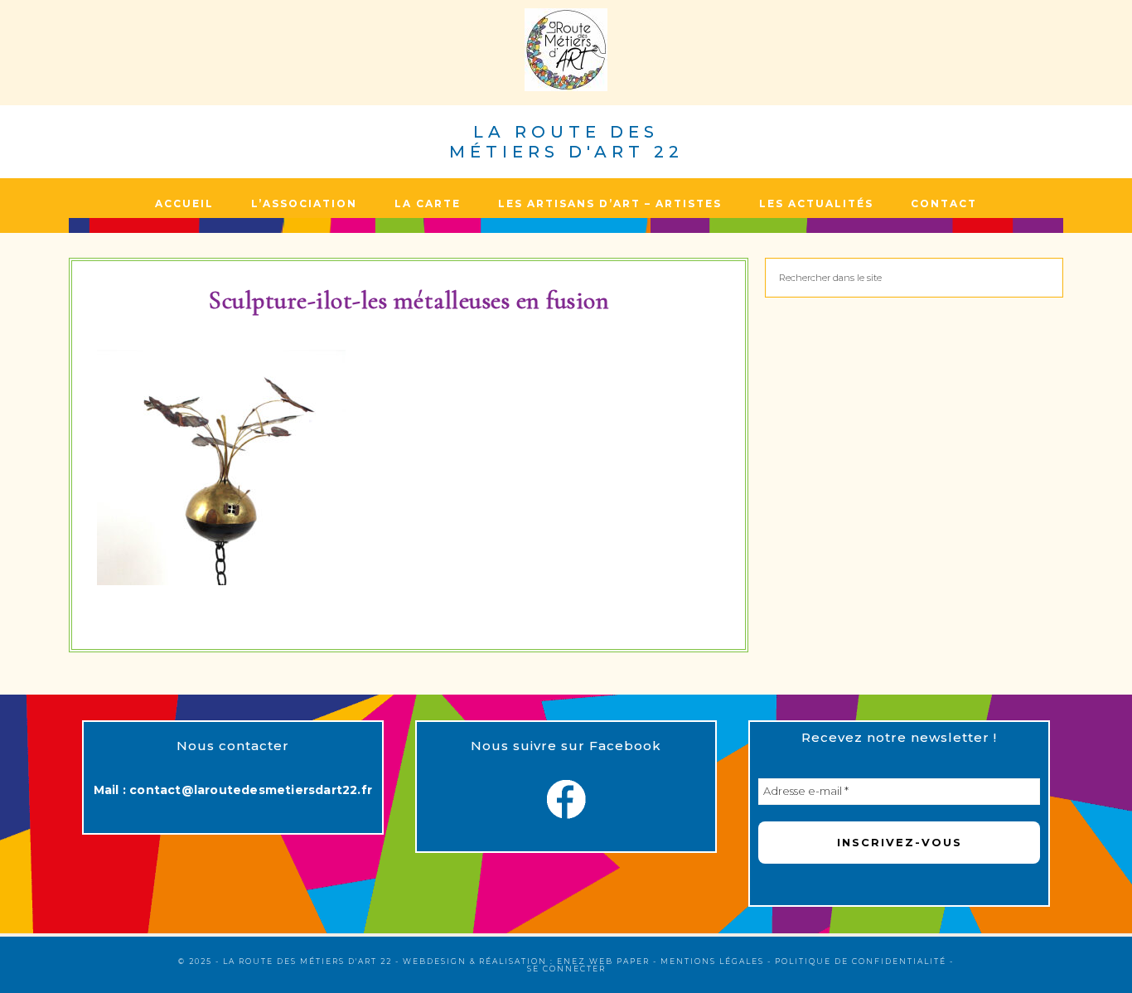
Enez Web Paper (603, 961)
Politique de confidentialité (860, 961)
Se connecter (566, 968)
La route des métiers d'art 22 (566, 142)
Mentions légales (712, 961)
